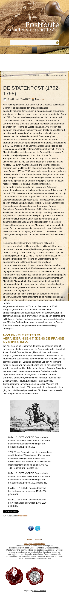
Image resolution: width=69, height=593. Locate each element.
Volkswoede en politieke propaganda (46, 75)
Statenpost (22, 516)
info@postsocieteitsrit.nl (34, 543)
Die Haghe (10, 75)
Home (29, 539)
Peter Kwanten (40, 591)
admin (42, 99)
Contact (37, 539)
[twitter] (38, 528)
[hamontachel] (14, 585)
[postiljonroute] (31, 528)
